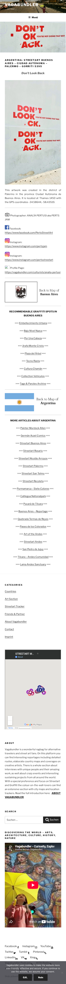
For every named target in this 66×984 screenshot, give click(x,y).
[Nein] (62, 972)
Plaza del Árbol (33, 353)
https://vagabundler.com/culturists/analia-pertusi (33, 272)
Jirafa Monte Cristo (33, 345)
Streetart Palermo (33, 466)
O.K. (25, 977)
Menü (35, 17)
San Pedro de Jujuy (33, 549)
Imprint (9, 636)
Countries (10, 591)
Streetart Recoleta (33, 481)
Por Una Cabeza (33, 338)
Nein (40, 977)
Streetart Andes (33, 541)
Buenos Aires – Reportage (33, 511)
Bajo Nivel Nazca (33, 330)
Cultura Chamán (33, 368)
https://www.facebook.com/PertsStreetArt (29, 232)
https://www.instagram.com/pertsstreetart (29, 259)
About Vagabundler (16, 621)
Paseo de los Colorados (33, 526)
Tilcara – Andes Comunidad (33, 556)
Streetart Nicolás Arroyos (33, 458)
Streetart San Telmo (33, 473)
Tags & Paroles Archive (33, 383)
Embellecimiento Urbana (33, 323)
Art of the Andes (33, 534)
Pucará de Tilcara (33, 503)
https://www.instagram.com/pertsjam (26, 246)
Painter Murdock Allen (33, 428)
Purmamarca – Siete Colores (33, 488)
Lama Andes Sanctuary (33, 564)
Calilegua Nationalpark (33, 496)
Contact (9, 629)
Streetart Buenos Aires (33, 443)
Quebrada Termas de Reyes (33, 519)
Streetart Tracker (15, 606)
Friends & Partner (15, 614)
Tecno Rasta (33, 361)
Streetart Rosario (33, 450)
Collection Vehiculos (33, 376)
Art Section (11, 598)
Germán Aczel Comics (33, 435)
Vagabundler (22, 4)
